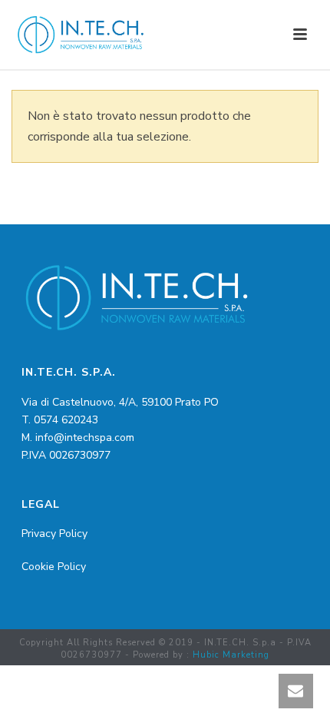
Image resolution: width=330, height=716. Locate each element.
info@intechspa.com (84, 437)
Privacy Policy (54, 533)
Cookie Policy (53, 566)
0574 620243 (66, 420)
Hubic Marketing (231, 655)
